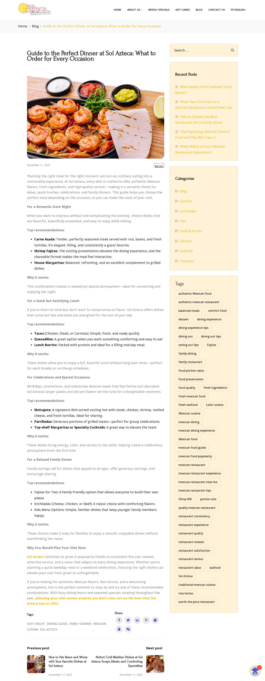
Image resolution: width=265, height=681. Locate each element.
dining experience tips (193, 328)
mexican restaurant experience (199, 473)
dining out (185, 336)
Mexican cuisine (189, 413)
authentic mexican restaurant (198, 302)
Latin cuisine (214, 405)
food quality (186, 388)
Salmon (185, 241)
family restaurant (190, 362)
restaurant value (189, 568)
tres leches (185, 593)
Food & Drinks (191, 231)
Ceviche (186, 201)
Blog (199, 9)
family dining (187, 353)
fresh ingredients (215, 388)
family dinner (80, 624)
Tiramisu (187, 261)
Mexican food (187, 439)
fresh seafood (188, 405)
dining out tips (211, 336)
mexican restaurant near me (197, 482)
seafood (215, 568)
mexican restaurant (191, 465)
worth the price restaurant (196, 602)
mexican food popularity (195, 456)
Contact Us (216, 9)
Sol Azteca (48, 630)
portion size (208, 499)
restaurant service (190, 559)
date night (36, 624)
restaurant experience (193, 525)
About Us (133, 9)
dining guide (57, 624)
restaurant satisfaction (194, 551)
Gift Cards (182, 9)
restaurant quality (190, 533)
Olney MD (185, 499)
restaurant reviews (191, 542)
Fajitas (211, 345)
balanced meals (189, 311)
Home (117, 9)
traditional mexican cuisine (196, 585)
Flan (183, 221)
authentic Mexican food (194, 294)
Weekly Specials (158, 9)
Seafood (186, 251)
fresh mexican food (191, 396)
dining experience (209, 319)
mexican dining (188, 422)
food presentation (191, 379)
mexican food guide (192, 448)
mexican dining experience (196, 430)
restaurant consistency (194, 516)
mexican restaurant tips (194, 490)
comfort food (217, 311)
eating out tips (188, 345)
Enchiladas (188, 211)
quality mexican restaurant (196, 508)
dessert (183, 319)
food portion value (191, 371)
